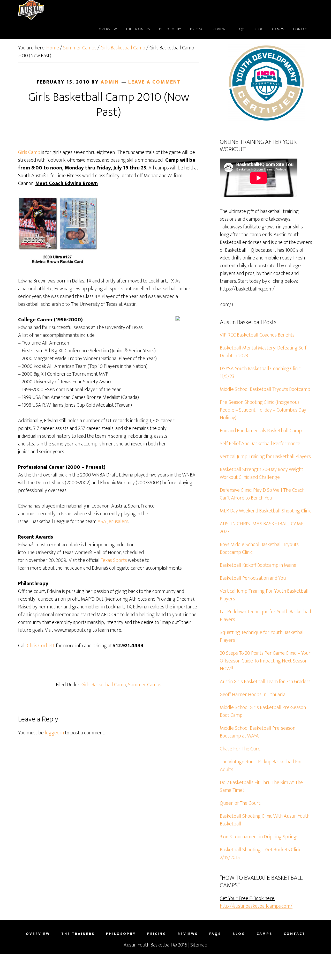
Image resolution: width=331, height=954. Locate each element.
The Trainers (78, 934)
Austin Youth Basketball (148, 945)
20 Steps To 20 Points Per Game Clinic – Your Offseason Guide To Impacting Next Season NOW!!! (265, 661)
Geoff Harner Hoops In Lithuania (252, 694)
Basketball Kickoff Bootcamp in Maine (258, 565)
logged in (54, 732)
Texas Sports (114, 560)
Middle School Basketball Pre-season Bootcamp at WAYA (257, 732)
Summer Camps (144, 684)
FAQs (215, 934)
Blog (238, 934)
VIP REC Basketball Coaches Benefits (257, 335)
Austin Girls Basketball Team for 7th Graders (265, 681)
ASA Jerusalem (112, 521)
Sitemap (198, 945)
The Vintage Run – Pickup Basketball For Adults (261, 765)
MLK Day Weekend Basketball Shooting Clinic (266, 510)
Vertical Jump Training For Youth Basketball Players (264, 595)
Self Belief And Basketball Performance (260, 443)
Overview (38, 934)
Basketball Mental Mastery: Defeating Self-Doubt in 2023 (264, 352)
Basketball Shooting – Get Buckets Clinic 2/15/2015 (261, 853)
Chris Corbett (41, 645)
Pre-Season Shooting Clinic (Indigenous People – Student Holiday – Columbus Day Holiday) (263, 410)
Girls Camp (29, 152)
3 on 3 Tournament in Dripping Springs (259, 836)
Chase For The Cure (240, 748)
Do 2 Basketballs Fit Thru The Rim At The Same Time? (261, 786)
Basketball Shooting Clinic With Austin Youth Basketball (265, 820)
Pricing (156, 934)
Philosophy (121, 934)
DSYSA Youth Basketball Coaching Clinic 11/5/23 (260, 372)
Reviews (188, 934)
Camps (264, 934)
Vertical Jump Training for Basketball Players (265, 456)
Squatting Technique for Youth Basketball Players (262, 636)
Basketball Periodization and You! (253, 578)
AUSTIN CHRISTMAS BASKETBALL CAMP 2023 (262, 527)
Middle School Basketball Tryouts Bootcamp (265, 389)
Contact (294, 934)
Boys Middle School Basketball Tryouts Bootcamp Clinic (259, 548)
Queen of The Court (240, 803)
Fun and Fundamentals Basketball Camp (261, 430)
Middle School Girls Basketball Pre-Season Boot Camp (263, 711)
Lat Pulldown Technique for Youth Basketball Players (265, 615)
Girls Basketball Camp (103, 684)
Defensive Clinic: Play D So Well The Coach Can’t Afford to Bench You (262, 494)
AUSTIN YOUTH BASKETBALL (57, 10)
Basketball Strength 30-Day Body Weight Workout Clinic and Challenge (261, 473)
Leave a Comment (154, 82)
